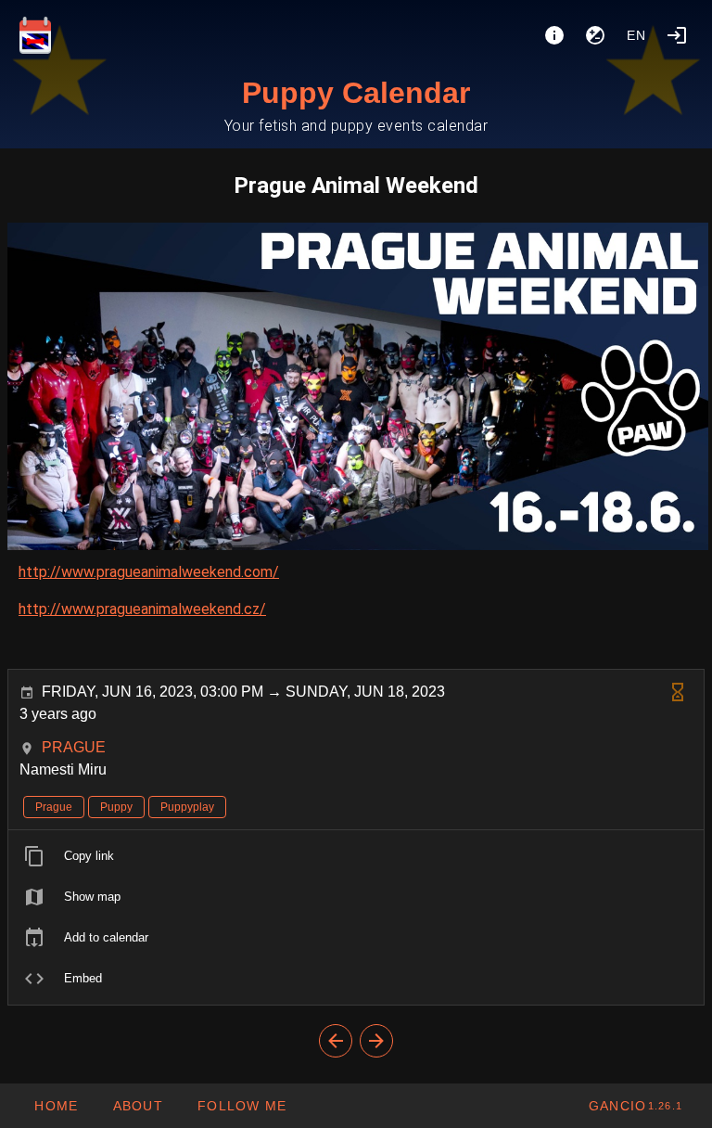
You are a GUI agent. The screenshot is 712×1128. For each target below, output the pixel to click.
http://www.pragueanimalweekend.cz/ (142, 609)
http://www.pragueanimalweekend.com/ (149, 572)
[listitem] (356, 856)
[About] (554, 35)
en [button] (637, 35)
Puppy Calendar (356, 92)
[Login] (676, 35)
